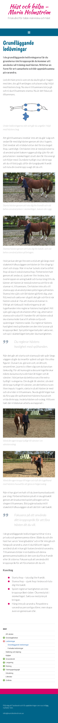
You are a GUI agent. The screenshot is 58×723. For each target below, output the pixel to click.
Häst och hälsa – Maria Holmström (29, 9)
